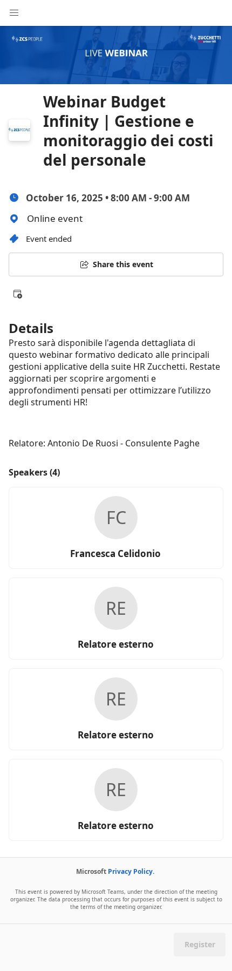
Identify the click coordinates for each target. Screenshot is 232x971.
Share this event (123, 264)
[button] (17, 293)
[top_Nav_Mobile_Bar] (14, 13)
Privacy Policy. (131, 871)
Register (200, 944)
